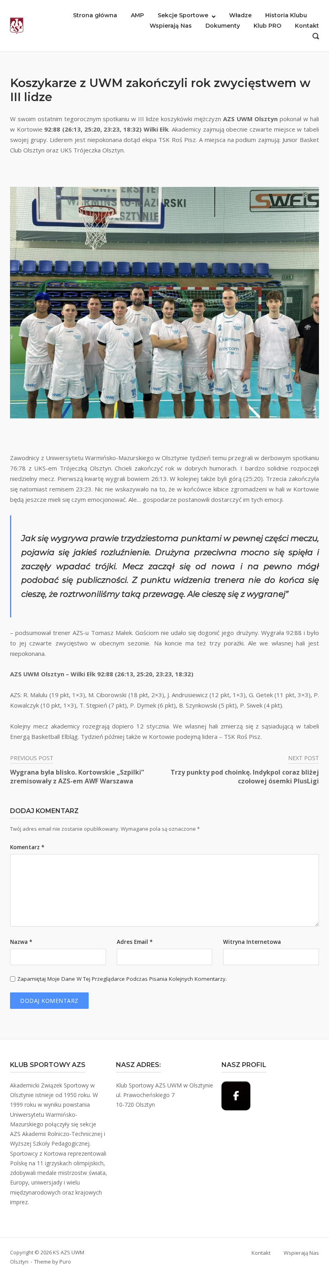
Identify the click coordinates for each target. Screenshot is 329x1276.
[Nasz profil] (235, 1095)
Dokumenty (222, 25)
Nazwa (21, 941)
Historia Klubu (286, 15)
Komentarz (27, 847)
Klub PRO (267, 25)
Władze (240, 15)
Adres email (134, 941)
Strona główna (95, 15)
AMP (137, 15)
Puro (65, 1261)
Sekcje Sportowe (183, 15)
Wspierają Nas (171, 25)
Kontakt (307, 25)
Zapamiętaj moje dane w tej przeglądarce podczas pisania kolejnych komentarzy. (122, 978)
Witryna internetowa (252, 941)
